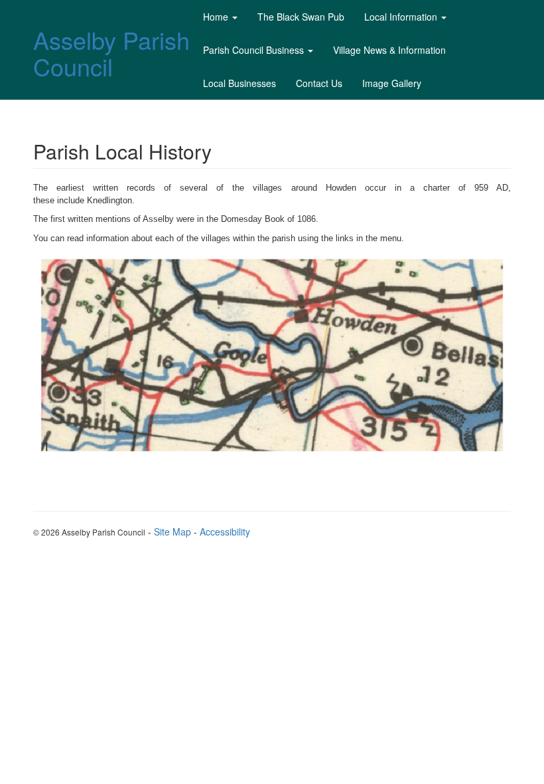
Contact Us (319, 83)
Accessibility (225, 531)
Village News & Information (389, 49)
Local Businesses (239, 83)
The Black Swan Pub (300, 16)
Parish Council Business (253, 49)
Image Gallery (391, 83)
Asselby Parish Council (111, 53)
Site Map (172, 531)
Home (215, 16)
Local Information (400, 16)
